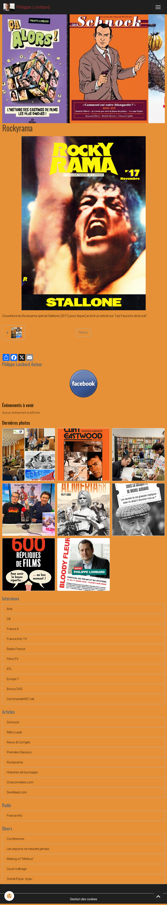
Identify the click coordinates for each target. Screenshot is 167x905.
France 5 (13, 629)
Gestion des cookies (83, 899)
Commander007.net (20, 699)
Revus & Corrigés (18, 742)
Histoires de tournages (22, 772)
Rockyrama (15, 762)
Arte (9, 609)
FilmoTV (12, 659)
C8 (8, 619)
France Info (14, 815)
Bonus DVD (14, 689)
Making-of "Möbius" (20, 859)
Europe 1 (13, 679)
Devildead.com (17, 792)
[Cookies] (9, 896)
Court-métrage (17, 869)
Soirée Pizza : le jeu (19, 879)
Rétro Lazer (14, 732)
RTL (9, 669)
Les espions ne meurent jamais (28, 849)
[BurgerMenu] (158, 7)
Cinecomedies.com (20, 782)
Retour (83, 332)
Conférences (15, 839)
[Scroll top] (158, 896)
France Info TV (17, 639)
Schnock (13, 722)
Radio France (16, 649)
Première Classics (19, 752)
